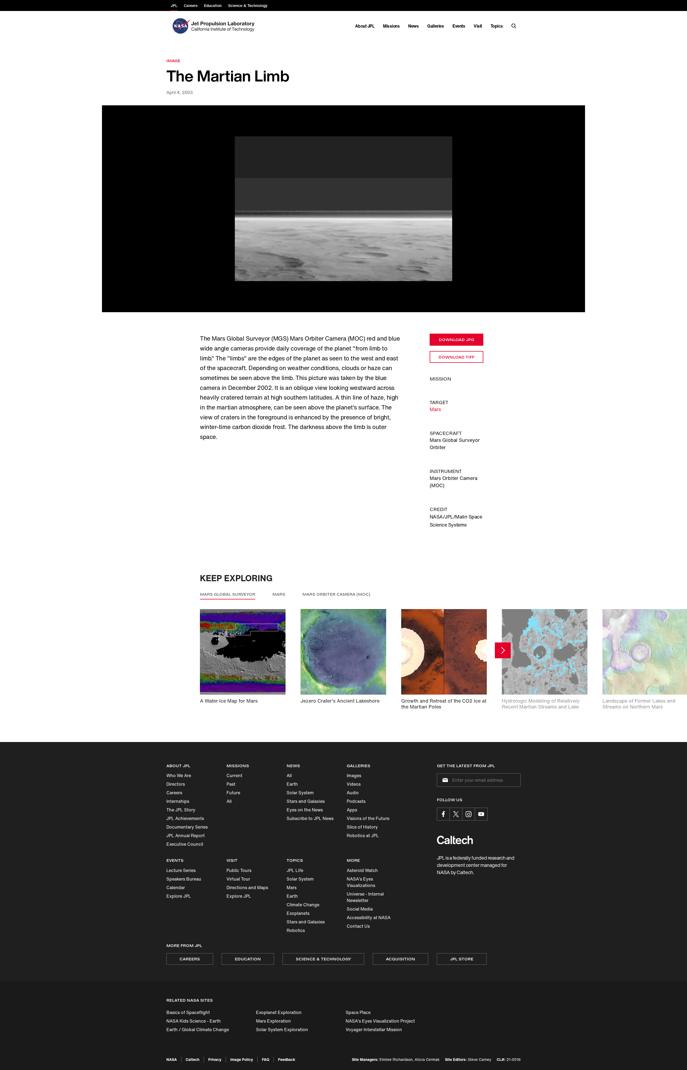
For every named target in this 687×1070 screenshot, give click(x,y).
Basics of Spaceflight (188, 1012)
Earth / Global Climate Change (197, 1029)
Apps (352, 810)
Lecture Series (181, 870)
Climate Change (303, 904)
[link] (343, 208)
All (229, 801)
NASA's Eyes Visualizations (361, 882)
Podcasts (356, 801)
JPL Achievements (185, 818)
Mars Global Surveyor (227, 594)
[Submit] (444, 780)
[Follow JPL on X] (456, 814)
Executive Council (184, 844)
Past (230, 784)
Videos (354, 784)
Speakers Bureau (183, 879)
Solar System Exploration (282, 1029)
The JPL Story (180, 810)
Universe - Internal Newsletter (365, 897)
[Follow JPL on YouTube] (481, 814)
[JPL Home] (224, 26)
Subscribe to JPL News (310, 818)
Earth (292, 784)
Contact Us (358, 926)
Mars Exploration (273, 1021)
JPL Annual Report (185, 835)
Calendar (175, 887)
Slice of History (362, 827)
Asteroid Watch (362, 870)
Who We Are (178, 775)
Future (233, 792)
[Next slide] (503, 650)
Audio (353, 792)
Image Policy (241, 1059)
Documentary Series (187, 827)
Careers (174, 792)
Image (173, 61)
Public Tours (238, 870)
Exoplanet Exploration (279, 1012)
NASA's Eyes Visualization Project (380, 1021)
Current (234, 775)
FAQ (265, 1059)
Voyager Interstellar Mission (374, 1029)
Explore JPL (178, 896)
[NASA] (180, 26)
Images (354, 775)
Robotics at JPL (363, 835)
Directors (175, 784)
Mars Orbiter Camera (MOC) (336, 594)
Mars (435, 409)
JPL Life (295, 870)
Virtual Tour (238, 879)
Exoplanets (298, 913)
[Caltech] (455, 840)
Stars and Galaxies (306, 801)
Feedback (286, 1059)
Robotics (296, 930)
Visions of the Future (368, 818)
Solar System (300, 792)
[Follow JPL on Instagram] (468, 814)
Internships (177, 801)
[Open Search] (514, 26)
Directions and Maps (247, 887)
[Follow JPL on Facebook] (443, 814)
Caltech (192, 1059)
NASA (171, 1059)
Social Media (360, 909)
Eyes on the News (305, 810)
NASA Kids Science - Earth (193, 1021)
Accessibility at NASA (368, 917)
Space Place (358, 1012)
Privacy (214, 1059)
